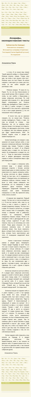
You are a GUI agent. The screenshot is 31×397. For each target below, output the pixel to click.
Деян (15, 3)
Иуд (18, 5)
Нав (21, 12)
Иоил (3, 22)
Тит (11, 9)
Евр (18, 9)
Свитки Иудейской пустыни (19, 52)
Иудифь (22, 16)
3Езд (28, 24)
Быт (3, 12)
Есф (27, 16)
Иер (3, 20)
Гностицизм (6, 52)
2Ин (11, 5)
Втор (17, 12)
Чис (14, 12)
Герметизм (24, 50)
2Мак (20, 24)
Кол (17, 7)
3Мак (24, 24)
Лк (9, 3)
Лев (10, 12)
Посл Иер (12, 20)
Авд (10, 22)
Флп (14, 7)
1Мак (17, 24)
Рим (22, 5)
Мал (13, 24)
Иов (3, 18)
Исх (6, 12)
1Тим (3, 9)
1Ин (7, 5)
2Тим (7, 9)
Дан (23, 20)
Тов (18, 16)
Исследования (15, 54)
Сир (26, 18)
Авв (26, 22)
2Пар (3, 16)
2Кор (3, 7)
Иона (14, 22)
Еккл (14, 18)
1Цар (7, 14)
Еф (10, 7)
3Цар (16, 14)
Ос (27, 20)
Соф (3, 24)
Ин (12, 3)
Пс (6, 18)
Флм (14, 9)
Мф (3, 3)
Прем (22, 18)
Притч (9, 18)
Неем (11, 16)
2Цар (11, 14)
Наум (22, 22)
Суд (25, 12)
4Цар (20, 14)
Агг (6, 24)
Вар (17, 20)
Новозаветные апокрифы (15, 47)
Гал (7, 7)
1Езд (7, 16)
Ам (6, 22)
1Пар (24, 14)
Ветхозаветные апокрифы (11, 50)
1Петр (23, 3)
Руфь (3, 14)
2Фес (25, 7)
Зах (10, 24)
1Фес (21, 7)
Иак (19, 3)
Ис (28, 18)
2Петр (3, 5)
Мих (18, 22)
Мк (6, 3)
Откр (22, 9)
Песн (18, 18)
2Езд (15, 16)
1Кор (26, 5)
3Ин (15, 5)
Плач (7, 20)
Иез (20, 20)
